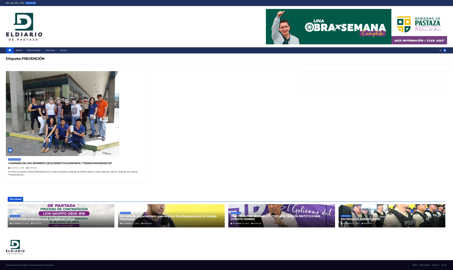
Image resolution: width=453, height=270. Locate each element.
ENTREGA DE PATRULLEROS (360, 219)
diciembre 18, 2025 (351, 223)
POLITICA (50, 50)
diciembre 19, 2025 (241, 223)
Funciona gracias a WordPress (17, 265)
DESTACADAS (34, 50)
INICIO (19, 50)
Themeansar (48, 265)
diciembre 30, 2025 (20, 223)
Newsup (38, 265)
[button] (440, 50)
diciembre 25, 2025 (131, 223)
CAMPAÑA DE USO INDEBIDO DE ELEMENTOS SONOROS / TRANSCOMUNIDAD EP (60, 163)
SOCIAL (63, 50)
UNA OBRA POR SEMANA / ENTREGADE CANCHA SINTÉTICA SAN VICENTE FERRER (275, 217)
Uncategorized (14, 159)
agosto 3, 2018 (17, 168)
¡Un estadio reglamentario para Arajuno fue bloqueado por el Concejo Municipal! (168, 217)
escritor (32, 168)
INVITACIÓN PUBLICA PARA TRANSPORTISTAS (42, 219)
